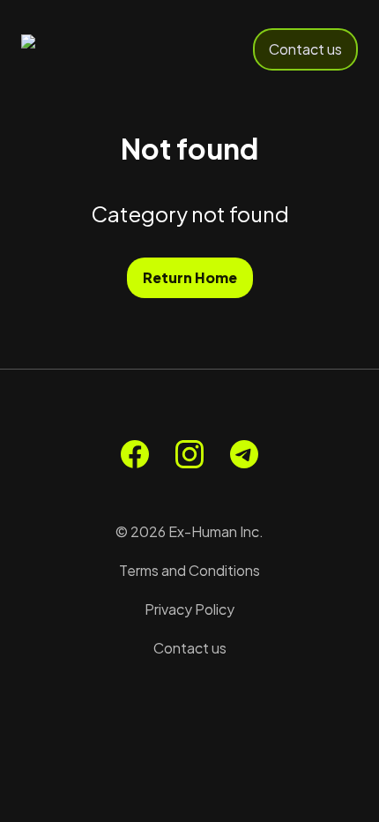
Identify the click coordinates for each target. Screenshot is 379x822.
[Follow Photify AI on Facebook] (135, 454)
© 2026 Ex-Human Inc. (189, 531)
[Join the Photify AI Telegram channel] (244, 454)
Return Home (190, 277)
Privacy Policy (189, 609)
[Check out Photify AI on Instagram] (189, 454)
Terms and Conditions (189, 570)
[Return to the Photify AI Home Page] (81, 49)
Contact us (305, 49)
